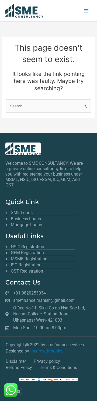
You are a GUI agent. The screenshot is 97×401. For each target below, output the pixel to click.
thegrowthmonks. (46, 351)
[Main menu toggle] (86, 10)
